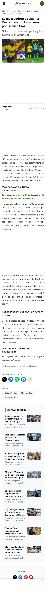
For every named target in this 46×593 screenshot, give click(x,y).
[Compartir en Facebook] (10, 379)
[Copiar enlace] (29, 379)
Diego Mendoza (9, 107)
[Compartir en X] (4, 379)
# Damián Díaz (26, 393)
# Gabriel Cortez (10, 393)
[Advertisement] (23, 82)
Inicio (4, 11)
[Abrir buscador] (42, 3)
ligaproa (12, 11)
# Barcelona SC (9, 397)
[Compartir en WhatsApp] (17, 379)
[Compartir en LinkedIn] (23, 379)
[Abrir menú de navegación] (4, 3)
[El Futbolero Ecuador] (23, 3)
